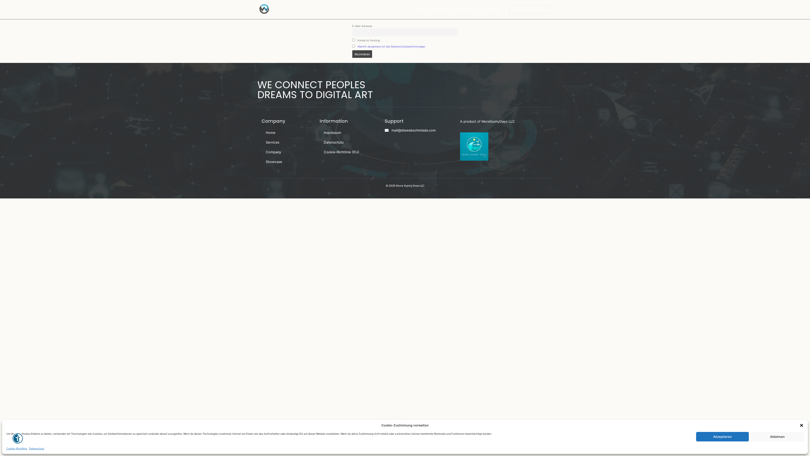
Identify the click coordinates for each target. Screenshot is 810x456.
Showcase (274, 162)
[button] (801, 425)
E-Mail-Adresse (362, 26)
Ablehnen (777, 437)
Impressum (332, 132)
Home (270, 132)
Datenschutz (36, 448)
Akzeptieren (722, 437)
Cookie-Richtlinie (16, 448)
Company (273, 152)
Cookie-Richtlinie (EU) (341, 152)
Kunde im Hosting (368, 40)
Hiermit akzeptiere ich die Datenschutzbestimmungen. (392, 46)
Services (272, 142)
